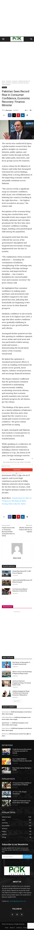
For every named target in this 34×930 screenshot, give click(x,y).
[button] (16, 459)
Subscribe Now (17, 469)
